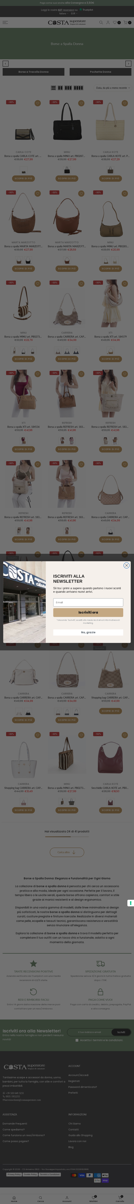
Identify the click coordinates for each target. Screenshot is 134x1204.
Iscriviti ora (88, 612)
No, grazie (88, 632)
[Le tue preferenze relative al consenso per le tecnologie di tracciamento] (130, 903)
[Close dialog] (126, 565)
